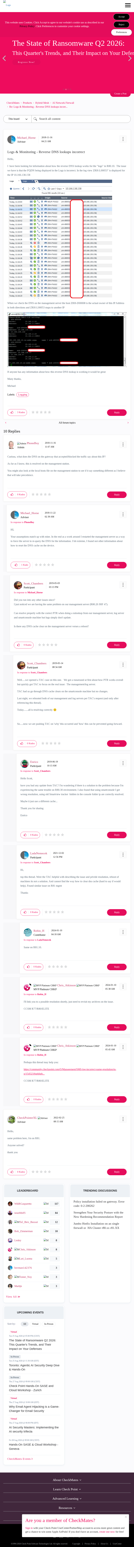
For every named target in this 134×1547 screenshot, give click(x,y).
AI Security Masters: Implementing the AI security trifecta (34, 1429)
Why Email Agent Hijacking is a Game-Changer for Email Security (34, 1409)
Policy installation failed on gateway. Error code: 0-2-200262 (99, 1203)
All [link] (24, 1324)
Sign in (29, 1528)
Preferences (121, 32)
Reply (117, 412)
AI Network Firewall (63, 102)
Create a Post (120, 93)
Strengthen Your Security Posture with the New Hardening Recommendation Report (98, 1214)
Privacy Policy (27, 26)
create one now (107, 1531)
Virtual (14, 1332)
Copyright (76, 1544)
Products (27, 102)
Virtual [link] (35, 1324)
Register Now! (26, 62)
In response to (22, 522)
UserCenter (117, 1544)
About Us (104, 1544)
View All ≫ (13, 1296)
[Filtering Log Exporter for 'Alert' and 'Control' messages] (6, 422)
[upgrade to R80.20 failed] (128, 422)
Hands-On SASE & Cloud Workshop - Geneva (33, 1446)
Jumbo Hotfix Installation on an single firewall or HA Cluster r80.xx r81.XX (96, 1225)
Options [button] (127, 105)
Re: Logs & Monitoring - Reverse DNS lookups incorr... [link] (38, 106)
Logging (22, 394)
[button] (121, 17)
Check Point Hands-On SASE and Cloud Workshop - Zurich (31, 1388)
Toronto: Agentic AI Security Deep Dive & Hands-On (34, 1367)
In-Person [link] (48, 1324)
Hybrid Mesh (42, 102)
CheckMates (13, 102)
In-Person (15, 1357)
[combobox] (81, 119)
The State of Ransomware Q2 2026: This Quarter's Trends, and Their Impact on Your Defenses (32, 1344)
